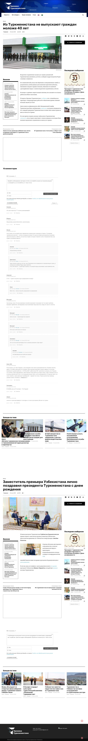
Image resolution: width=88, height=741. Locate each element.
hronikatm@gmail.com (43, 729)
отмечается (23, 118)
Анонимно (20, 352)
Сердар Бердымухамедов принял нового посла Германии (9, 105)
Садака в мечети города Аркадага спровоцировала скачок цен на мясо (10, 87)
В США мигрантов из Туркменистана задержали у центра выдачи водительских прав (53, 437)
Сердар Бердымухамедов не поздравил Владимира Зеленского (10, 96)
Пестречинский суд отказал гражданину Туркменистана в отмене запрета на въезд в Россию (77, 110)
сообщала (44, 98)
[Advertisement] (32, 149)
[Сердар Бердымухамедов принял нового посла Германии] (67, 128)
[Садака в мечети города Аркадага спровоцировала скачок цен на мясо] (67, 100)
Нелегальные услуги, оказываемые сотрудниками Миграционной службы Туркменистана (75, 437)
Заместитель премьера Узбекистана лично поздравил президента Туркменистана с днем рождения (16, 132)
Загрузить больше (74, 143)
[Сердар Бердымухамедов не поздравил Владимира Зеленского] (67, 120)
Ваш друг (18, 314)
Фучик (17, 248)
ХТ (4, 83)
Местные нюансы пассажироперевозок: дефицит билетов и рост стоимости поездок (10, 114)
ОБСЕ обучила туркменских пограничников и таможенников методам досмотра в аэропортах (16, 442)
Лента (4, 21)
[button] (83, 15)
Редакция (5, 31)
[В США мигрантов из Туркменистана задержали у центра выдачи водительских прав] (55, 425)
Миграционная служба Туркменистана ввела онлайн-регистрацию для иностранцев (33, 436)
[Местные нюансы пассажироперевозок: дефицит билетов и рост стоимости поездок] (67, 136)
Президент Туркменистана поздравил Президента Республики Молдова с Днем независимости (74, 91)
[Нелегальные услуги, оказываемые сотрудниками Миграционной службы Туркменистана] (76, 425)
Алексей (17, 288)
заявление (44, 108)
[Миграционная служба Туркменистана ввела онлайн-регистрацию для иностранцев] (33, 425)
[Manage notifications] (82, 738)
